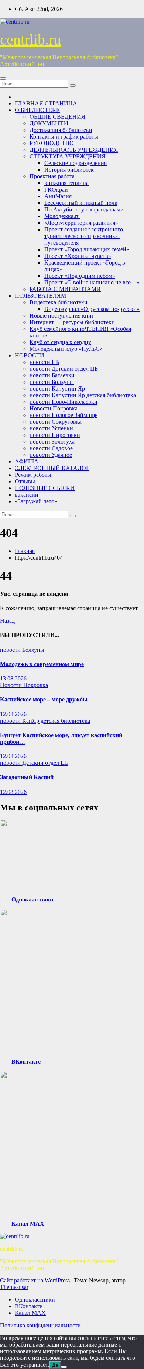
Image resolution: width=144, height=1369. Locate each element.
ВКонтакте (26, 1061)
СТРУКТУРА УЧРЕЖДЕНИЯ (68, 156)
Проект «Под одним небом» (79, 276)
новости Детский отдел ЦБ (64, 368)
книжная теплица (66, 183)
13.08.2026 (13, 678)
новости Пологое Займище (63, 415)
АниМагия (58, 196)
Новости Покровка (54, 408)
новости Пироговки (55, 435)
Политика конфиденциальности (40, 1325)
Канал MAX (27, 1224)
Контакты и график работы (64, 136)
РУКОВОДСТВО (52, 143)
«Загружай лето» (36, 501)
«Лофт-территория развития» (81, 223)
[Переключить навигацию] (3, 78)
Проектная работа (52, 176)
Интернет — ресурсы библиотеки (72, 322)
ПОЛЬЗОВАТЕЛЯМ (40, 296)
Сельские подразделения (75, 163)
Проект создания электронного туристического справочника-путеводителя (83, 236)
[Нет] (64, 1367)
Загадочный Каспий (27, 777)
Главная (25, 551)
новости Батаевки (52, 375)
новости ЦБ (44, 362)
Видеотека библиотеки (59, 302)
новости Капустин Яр (57, 388)
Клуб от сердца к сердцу (60, 342)
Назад (7, 620)
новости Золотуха (52, 441)
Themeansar (14, 1287)
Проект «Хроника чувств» (77, 256)
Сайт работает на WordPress (35, 1280)
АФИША (26, 461)
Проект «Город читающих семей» (86, 249)
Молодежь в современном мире (42, 664)
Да (55, 1365)
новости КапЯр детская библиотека (45, 721)
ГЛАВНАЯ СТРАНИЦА (46, 103)
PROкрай (56, 189)
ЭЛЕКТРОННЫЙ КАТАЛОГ (52, 468)
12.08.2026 (13, 714)
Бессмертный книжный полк (80, 203)
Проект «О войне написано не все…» (92, 282)
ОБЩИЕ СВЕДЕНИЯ (57, 116)
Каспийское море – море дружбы (44, 699)
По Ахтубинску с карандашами (84, 209)
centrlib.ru (30, 39)
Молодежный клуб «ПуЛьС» (66, 349)
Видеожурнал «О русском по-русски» (92, 309)
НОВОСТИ (29, 355)
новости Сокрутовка (56, 422)
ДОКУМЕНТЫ (49, 123)
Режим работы (33, 475)
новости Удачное (51, 455)
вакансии (26, 494)
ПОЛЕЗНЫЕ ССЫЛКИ (45, 488)
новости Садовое (51, 448)
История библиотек (69, 170)
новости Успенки (51, 428)
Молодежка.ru (62, 216)
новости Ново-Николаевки (63, 402)
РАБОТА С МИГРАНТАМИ (65, 289)
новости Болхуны (52, 382)
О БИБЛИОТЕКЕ (37, 110)
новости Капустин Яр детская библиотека (83, 395)
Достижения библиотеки (61, 130)
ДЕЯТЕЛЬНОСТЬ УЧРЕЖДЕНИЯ (74, 150)
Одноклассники (32, 899)
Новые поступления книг (62, 315)
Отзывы (25, 481)
